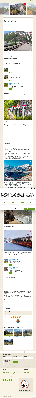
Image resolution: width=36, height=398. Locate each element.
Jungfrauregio (6, 254)
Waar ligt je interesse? (6, 360)
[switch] (13, 202)
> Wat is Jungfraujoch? (8, 311)
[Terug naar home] (2, 1)
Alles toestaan (29, 208)
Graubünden (16, 336)
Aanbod (13, 16)
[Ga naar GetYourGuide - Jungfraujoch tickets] (6, 261)
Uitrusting (15, 371)
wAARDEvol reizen (6, 372)
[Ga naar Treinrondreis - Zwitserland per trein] (6, 85)
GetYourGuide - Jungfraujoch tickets (14, 259)
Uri (4, 346)
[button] (7, 9)
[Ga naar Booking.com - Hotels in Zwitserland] (6, 269)
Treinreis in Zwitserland (7, 16)
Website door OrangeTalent (7, 396)
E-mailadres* (26, 356)
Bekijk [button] (11, 72)
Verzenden (15, 362)
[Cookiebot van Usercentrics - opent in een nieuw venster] (31, 189)
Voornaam (4, 356)
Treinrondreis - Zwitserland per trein (14, 83)
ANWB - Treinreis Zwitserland (13, 67)
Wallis (24, 336)
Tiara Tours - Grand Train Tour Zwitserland (14, 75)
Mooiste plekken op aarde (7, 371)
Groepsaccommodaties (17, 373)
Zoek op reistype (16, 372)
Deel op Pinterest (30, 32)
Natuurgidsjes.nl (5, 373)
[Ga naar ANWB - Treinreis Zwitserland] (6, 69)
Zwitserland (6, 23)
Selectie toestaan (17, 208)
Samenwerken (26, 372)
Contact (25, 371)
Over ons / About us (27, 373)
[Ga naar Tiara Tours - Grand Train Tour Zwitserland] (6, 77)
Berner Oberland (7, 336)
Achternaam (15, 356)
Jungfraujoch (9, 256)
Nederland (6, 361)
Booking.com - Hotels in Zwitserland (14, 267)
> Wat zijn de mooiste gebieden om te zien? (12, 313)
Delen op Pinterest (25, 4)
